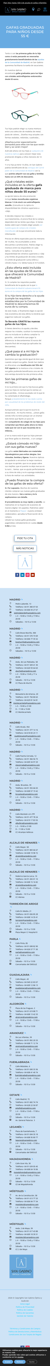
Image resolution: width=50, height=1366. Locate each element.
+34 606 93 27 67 (30, 610)
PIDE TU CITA (25, 538)
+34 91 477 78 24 (30, 817)
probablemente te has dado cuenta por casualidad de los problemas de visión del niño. (25, 402)
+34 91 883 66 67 (30, 850)
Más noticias (25, 548)
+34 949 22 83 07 (30, 982)
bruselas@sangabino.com (27, 794)
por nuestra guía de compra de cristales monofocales (23, 228)
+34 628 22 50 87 (30, 1105)
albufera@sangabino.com (27, 823)
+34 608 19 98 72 (30, 853)
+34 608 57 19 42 (30, 791)
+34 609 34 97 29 (30, 762)
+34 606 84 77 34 (30, 1201)
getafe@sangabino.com (26, 1108)
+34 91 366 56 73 (30, 759)
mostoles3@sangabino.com (27, 1237)
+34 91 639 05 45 (30, 1166)
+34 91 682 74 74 (30, 1102)
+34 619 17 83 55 (30, 820)
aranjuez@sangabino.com (27, 1046)
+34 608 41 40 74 (30, 1072)
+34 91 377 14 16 (30, 730)
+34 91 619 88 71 (30, 1011)
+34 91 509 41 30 (30, 665)
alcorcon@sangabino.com (27, 1017)
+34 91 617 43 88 (30, 1231)
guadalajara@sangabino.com (28, 988)
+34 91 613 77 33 (30, 1198)
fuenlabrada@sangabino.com (28, 1075)
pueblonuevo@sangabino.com (27, 736)
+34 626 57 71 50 (30, 949)
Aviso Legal (25, 1304)
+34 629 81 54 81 (30, 700)
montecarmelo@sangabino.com (27, 703)
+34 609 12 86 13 (30, 985)
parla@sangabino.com (25, 952)
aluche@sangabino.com (26, 671)
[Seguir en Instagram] (28, 575)
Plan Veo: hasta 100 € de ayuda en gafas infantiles (25, 3)
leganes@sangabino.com (26, 1140)
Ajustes (31, 1362)
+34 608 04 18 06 (30, 1169)
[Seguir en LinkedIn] (22, 575)
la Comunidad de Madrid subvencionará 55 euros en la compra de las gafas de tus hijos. (24, 288)
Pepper (23, 511)
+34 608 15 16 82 (30, 882)
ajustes (20, 1357)
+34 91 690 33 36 (30, 1069)
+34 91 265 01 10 (30, 879)
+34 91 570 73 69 (30, 636)
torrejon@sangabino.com (26, 920)
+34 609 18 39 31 (30, 1234)
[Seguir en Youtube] (33, 575)
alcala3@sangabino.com (26, 856)
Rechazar (20, 1362)
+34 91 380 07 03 (30, 607)
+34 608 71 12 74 (30, 1043)
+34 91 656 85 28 (30, 914)
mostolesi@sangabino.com (27, 1204)
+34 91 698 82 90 (30, 946)
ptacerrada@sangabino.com (28, 765)
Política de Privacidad (25, 1307)
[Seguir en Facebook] (17, 575)
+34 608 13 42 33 (30, 1014)
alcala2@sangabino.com (26, 885)
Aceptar (8, 1362)
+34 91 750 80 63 (30, 697)
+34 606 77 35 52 (30, 639)
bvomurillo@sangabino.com (27, 642)
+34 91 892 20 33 (30, 1040)
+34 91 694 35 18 (30, 1134)
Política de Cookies (25, 1310)
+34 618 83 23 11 (30, 733)
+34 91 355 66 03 (30, 788)
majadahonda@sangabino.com (27, 1172)
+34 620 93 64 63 (30, 668)
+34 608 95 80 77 (30, 1137)
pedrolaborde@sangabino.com (27, 613)
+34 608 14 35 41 (30, 917)
